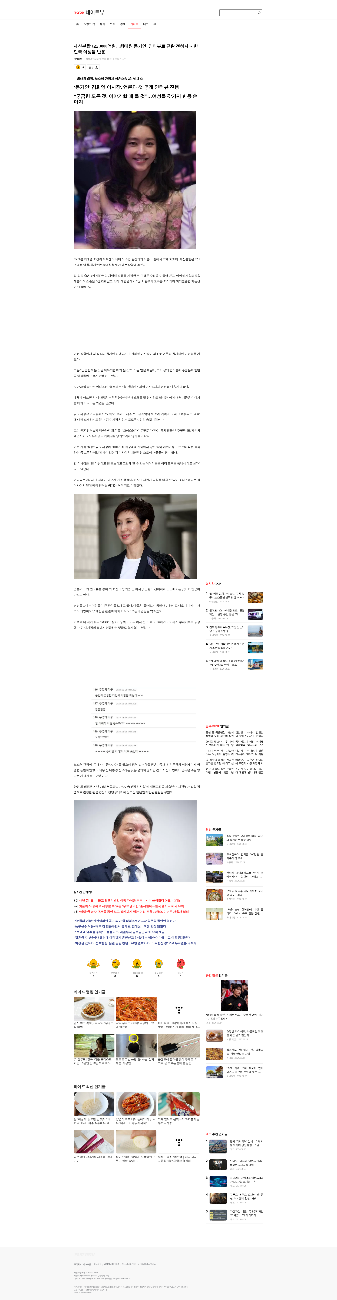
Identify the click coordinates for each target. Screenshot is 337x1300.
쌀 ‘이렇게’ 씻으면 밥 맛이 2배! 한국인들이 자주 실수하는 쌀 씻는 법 (93, 1121)
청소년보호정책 (129, 1264)
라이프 (134, 24)
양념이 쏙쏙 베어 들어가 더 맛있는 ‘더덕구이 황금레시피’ (135, 1121)
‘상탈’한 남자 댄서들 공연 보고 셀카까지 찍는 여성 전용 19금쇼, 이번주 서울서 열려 (134, 911)
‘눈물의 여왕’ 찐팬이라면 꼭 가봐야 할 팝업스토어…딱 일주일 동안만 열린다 (125, 920)
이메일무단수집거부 (147, 1264)
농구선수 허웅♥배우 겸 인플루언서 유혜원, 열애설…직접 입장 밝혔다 (120, 926)
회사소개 (97, 1264)
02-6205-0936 (83, 1278)
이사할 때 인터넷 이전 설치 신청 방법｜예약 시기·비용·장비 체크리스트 (179, 1025)
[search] (260, 13)
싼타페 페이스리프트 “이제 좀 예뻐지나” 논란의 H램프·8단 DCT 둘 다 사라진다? (244, 876)
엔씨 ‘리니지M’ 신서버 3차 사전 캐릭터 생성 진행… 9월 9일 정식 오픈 (246, 1145)
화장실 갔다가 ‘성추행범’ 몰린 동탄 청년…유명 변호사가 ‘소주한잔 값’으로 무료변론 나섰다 (135, 943)
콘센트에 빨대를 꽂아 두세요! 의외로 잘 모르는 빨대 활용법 (178, 1061)
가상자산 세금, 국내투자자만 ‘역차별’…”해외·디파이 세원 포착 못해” (246, 1215)
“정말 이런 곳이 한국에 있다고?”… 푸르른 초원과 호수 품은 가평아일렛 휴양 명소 (244, 1072)
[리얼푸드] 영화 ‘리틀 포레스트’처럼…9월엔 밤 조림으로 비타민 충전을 (93, 1061)
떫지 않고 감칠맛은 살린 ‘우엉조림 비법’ (93, 1025)
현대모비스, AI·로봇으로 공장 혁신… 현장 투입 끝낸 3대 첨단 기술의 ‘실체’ (226, 611)
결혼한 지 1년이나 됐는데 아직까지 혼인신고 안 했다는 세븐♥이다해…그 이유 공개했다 (132, 937)
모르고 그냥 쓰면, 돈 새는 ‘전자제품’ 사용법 (135, 1061)
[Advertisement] (136, 320)
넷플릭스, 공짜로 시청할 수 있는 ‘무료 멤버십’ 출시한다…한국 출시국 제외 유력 (131, 906)
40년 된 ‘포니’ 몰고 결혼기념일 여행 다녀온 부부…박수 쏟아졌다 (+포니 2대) (129, 900)
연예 (112, 24)
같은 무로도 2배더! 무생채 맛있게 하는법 (135, 1025)
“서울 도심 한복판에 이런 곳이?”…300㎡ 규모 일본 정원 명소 (244, 913)
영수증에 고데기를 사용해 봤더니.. (93, 1158)
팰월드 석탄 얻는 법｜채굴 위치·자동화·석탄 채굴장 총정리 (178, 1158)
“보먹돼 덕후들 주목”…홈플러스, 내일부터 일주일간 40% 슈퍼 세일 (120, 932)
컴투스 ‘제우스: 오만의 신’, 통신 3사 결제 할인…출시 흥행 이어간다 (246, 1198)
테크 (145, 24)
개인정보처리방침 (111, 1264)
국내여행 (213, 632)
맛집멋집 (213, 598)
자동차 (212, 615)
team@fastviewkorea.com (121, 1278)
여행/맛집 (89, 24)
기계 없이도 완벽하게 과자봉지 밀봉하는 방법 (179, 1121)
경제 (122, 24)
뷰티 (102, 24)
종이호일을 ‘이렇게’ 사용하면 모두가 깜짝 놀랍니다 (135, 1158)
